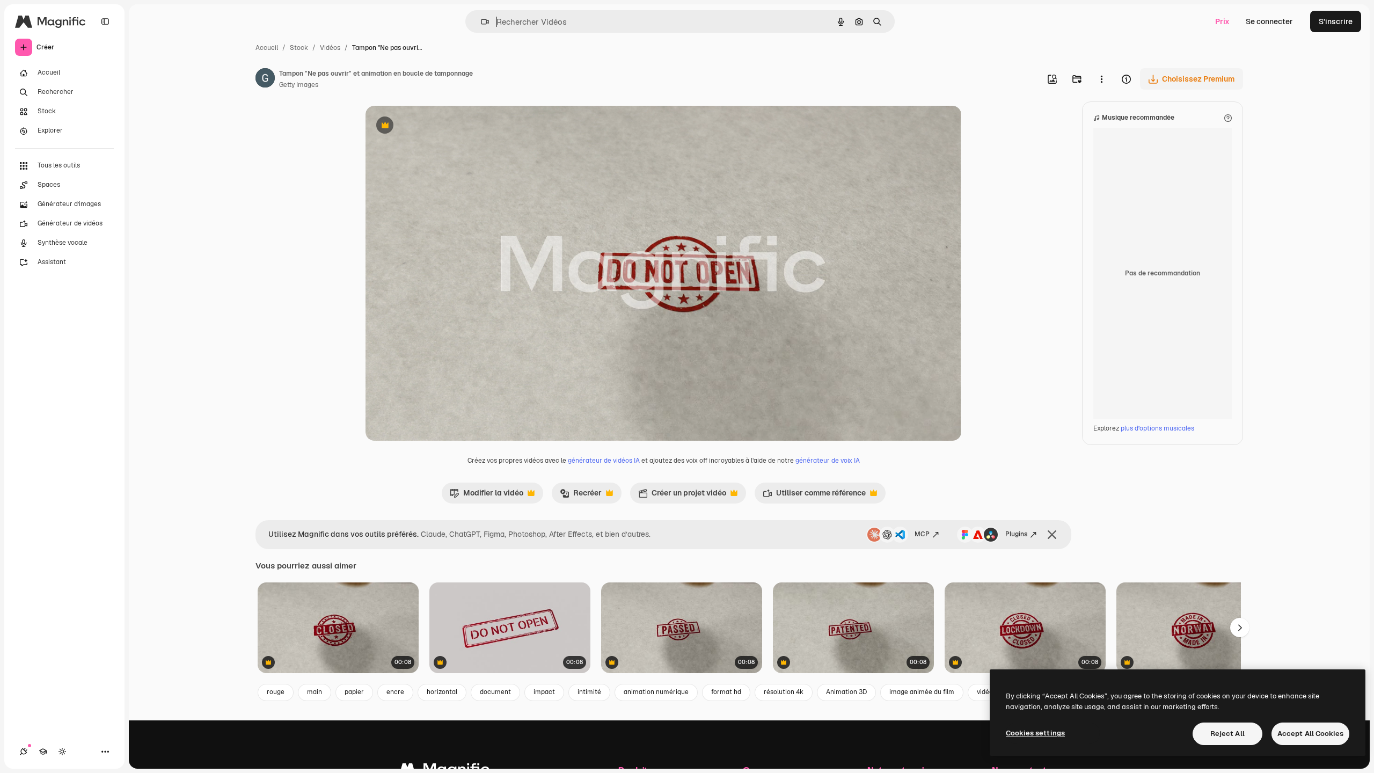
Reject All (1227, 733)
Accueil (266, 47)
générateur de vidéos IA (604, 460)
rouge (275, 692)
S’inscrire (1336, 21)
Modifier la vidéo (486, 495)
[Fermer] (1052, 534)
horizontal (442, 692)
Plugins (1016, 534)
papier (354, 692)
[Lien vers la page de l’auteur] (265, 79)
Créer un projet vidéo (682, 495)
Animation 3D (846, 692)
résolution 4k (783, 692)
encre (395, 692)
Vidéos (330, 47)
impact (544, 692)
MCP (922, 534)
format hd (726, 692)
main (314, 692)
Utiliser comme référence (814, 495)
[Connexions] (23, 751)
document (495, 692)
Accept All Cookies (1310, 733)
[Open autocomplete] (480, 22)
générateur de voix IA (827, 460)
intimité (589, 692)
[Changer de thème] (62, 751)
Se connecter (1269, 21)
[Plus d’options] (1101, 79)
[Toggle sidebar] (105, 21)
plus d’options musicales (1157, 428)
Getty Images (298, 85)
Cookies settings (1035, 733)
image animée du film (921, 692)
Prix (1222, 21)
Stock (299, 47)
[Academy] (43, 751)
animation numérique (656, 692)
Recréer (581, 495)
